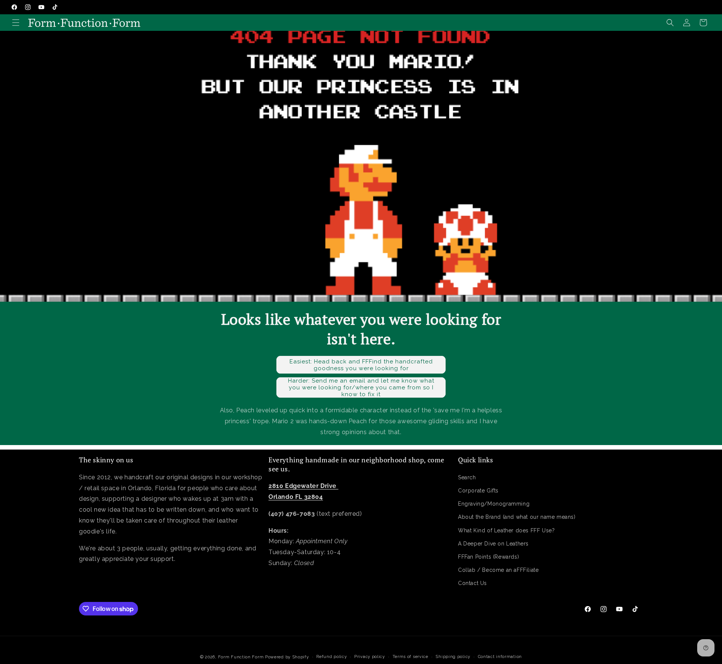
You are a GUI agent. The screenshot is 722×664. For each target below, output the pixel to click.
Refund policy (331, 656)
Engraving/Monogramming (493, 504)
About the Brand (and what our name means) (517, 517)
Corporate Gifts (478, 491)
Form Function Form (241, 657)
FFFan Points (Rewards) (488, 557)
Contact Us (472, 583)
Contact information (500, 656)
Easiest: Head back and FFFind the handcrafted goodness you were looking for (361, 365)
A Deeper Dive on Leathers (493, 544)
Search (467, 477)
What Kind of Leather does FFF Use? (506, 530)
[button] (16, 22)
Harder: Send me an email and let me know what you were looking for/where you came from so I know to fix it (361, 387)
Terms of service (410, 656)
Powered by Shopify (287, 657)
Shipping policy (452, 656)
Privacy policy (369, 656)
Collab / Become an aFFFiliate (498, 570)
